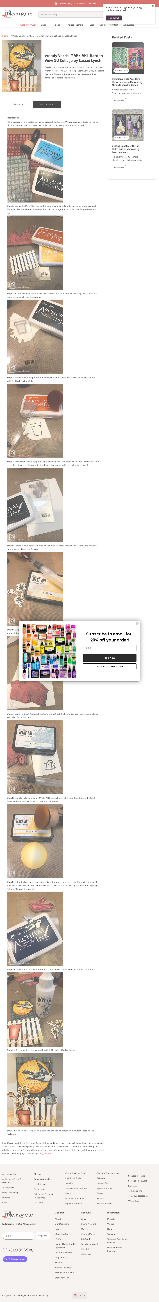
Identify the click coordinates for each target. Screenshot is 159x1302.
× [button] (153, 6)
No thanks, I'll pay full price (110, 666)
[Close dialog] (137, 623)
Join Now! (114, 18)
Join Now (110, 657)
